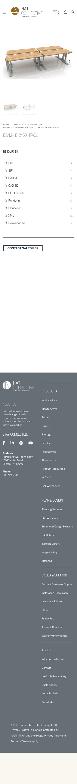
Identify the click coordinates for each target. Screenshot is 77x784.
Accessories (49, 451)
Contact (46, 667)
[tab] (38, 192)
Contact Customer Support (58, 584)
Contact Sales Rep (22, 248)
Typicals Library (51, 543)
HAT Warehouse (51, 485)
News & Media (50, 693)
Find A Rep (48, 618)
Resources (10, 151)
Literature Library (52, 601)
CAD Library (49, 535)
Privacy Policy (19, 729)
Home (6, 124)
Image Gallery (49, 552)
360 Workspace (51, 518)
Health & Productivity (54, 676)
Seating (46, 443)
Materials (47, 560)
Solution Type (35, 124)
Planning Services (52, 509)
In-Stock (47, 477)
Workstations (49, 400)
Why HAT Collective (53, 659)
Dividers (46, 426)
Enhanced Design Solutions (57, 526)
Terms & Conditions (53, 627)
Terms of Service (21, 741)
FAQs (44, 610)
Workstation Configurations (18, 127)
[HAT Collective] (27, 12)
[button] (69, 61)
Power (46, 417)
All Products (49, 460)
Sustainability (49, 684)
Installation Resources (55, 592)
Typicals (18, 124)
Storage (46, 434)
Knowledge (48, 702)
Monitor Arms (49, 408)
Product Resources (53, 468)
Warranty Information (54, 635)
